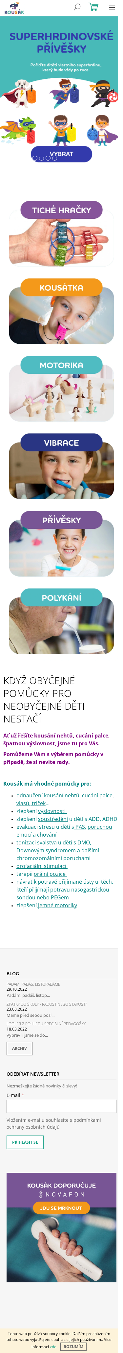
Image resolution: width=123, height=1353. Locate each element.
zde (53, 1346)
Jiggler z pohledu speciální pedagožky (46, 1024)
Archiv (19, 1048)
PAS (80, 826)
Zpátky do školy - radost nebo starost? (47, 1004)
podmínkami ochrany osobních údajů (54, 1123)
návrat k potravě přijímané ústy (55, 881)
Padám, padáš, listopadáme (33, 984)
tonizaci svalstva (36, 842)
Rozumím (73, 1346)
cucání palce (97, 795)
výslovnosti (52, 811)
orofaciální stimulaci (42, 866)
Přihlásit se (25, 1142)
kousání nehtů (61, 795)
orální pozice (50, 873)
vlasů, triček (31, 803)
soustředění (53, 819)
